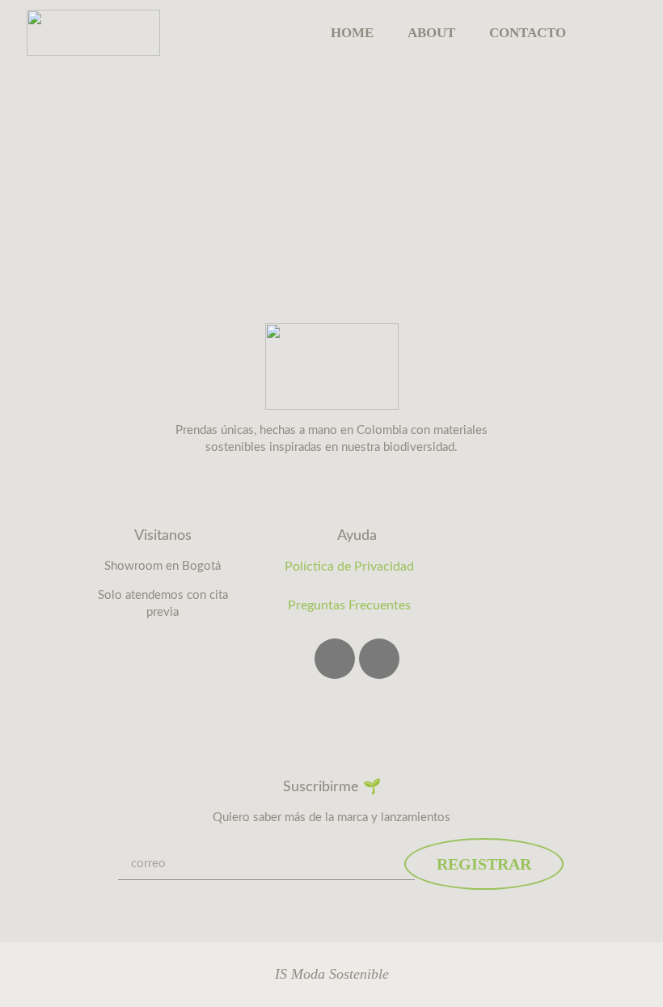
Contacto (527, 33)
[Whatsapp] (379, 658)
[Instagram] (335, 658)
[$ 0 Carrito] (617, 32)
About (431, 33)
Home (352, 33)
